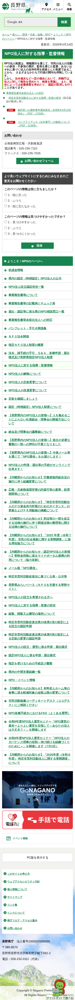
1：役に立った (17, 195)
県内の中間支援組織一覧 (25, 671)
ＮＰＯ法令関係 (19, 336)
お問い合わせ (14, 928)
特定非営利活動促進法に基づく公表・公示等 (38, 576)
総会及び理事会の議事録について (30, 431)
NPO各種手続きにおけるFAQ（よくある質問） (39, 713)
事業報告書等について (23, 295)
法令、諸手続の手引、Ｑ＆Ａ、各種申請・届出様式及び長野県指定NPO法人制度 (39, 355)
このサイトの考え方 (18, 873)
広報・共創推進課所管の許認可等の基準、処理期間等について (39, 491)
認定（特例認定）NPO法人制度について (35, 407)
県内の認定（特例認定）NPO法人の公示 (35, 278)
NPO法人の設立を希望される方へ (31, 597)
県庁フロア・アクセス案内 (22, 920)
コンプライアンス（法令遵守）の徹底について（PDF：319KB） (44, 124)
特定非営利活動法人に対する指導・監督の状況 (35, 97)
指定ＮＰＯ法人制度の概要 (26, 344)
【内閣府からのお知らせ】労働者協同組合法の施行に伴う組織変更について (39, 479)
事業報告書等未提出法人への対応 (25, 93)
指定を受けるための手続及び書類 (30, 663)
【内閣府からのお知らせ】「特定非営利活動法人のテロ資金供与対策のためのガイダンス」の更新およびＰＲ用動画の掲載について (39, 506)
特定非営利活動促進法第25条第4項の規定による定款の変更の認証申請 (39, 636)
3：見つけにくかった (22, 233)
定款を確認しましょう (23, 398)
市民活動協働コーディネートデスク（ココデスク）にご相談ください (39, 703)
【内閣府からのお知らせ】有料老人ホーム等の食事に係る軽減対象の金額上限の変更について (39, 690)
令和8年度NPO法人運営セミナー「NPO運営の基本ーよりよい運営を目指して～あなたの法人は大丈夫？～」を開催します (39, 725)
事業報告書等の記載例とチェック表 (32, 303)
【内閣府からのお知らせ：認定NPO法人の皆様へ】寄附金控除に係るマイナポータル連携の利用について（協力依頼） (39, 556)
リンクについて (16, 912)
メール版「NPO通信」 (23, 568)
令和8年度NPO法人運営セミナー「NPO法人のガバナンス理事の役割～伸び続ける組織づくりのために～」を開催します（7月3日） (39, 742)
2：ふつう (14, 200)
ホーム (6, 34)
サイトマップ (14, 897)
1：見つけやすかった (22, 222)
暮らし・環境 (19, 34)
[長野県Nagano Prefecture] (14, 6)
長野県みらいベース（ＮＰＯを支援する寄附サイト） (39, 587)
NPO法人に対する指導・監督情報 (31, 365)
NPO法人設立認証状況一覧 (26, 286)
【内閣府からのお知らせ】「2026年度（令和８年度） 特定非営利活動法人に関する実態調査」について (40, 758)
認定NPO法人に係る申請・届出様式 (32, 655)
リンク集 (12, 904)
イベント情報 (20, 838)
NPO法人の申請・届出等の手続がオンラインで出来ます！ (39, 467)
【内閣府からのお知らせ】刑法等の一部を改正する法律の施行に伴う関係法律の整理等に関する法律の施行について (39, 522)
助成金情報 (16, 270)
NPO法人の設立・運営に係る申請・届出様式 (38, 647)
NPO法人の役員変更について (28, 390)
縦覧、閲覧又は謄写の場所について (32, 613)
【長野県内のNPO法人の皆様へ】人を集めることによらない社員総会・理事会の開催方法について (39, 419)
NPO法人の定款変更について (28, 382)
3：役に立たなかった (22, 206)
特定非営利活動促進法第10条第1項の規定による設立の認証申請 (39, 624)
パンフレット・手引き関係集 (27, 328)
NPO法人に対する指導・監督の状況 (32, 605)
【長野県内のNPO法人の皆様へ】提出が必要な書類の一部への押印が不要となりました (39, 442)
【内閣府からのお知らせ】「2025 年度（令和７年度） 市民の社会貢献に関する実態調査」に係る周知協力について (40, 539)
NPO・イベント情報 (22, 680)
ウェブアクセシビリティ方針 (23, 881)
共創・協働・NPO (40, 34)
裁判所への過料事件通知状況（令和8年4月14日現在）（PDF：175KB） (44, 112)
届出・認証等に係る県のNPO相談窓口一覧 (36, 311)
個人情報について (17, 889)
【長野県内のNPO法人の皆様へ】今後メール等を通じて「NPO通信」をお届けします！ (39, 454)
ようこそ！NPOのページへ (25, 261)
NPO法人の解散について (25, 373)
